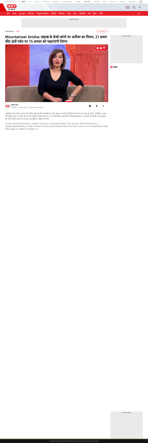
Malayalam (56, 1)
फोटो (101, 13)
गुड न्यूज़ (22, 13)
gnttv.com (14, 105)
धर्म (89, 13)
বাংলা (30, 1)
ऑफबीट (82, 13)
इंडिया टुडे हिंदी (87, 1)
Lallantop (78, 1)
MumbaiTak (132, 1)
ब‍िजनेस (61, 13)
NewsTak (96, 1)
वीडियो (53, 13)
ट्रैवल (94, 13)
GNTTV (23, 1)
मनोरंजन (31, 13)
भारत (14, 13)
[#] (90, 106)
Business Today (67, 1)
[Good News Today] (12, 9)
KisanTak (122, 1)
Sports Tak (113, 1)
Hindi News (9, 31)
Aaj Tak (37, 1)
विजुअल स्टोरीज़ (42, 13)
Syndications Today (93, 441)
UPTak (104, 1)
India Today (46, 1)
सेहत (69, 13)
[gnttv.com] (7, 106)
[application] (56, 73)
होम (8, 13)
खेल (74, 13)
